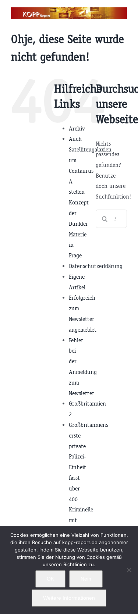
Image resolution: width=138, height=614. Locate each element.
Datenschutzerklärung (96, 266)
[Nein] (128, 570)
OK (50, 579)
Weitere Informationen (69, 598)
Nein (86, 579)
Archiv (77, 128)
